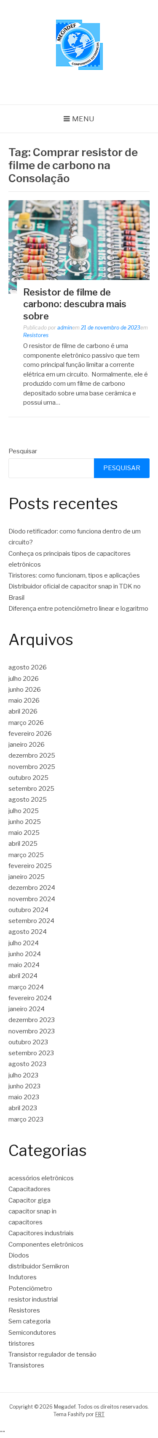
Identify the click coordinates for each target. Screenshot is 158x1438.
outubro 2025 (28, 778)
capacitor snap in (32, 1211)
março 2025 (26, 855)
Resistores (35, 335)
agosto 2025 (27, 799)
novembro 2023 (31, 1031)
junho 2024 (24, 954)
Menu (83, 119)
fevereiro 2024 (30, 998)
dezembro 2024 (31, 888)
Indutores (22, 1277)
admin (64, 327)
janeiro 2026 (26, 744)
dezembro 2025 (31, 755)
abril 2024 (22, 976)
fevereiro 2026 (30, 733)
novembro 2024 (31, 899)
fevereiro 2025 (30, 866)
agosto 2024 (27, 932)
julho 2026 (23, 678)
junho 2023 (24, 1086)
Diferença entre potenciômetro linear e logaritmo (78, 608)
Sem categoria (29, 1321)
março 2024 (26, 987)
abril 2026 (22, 711)
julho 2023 (23, 1075)
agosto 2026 (27, 667)
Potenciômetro (30, 1288)
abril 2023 (22, 1108)
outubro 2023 (28, 1042)
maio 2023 (23, 1097)
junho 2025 (24, 822)
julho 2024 (23, 943)
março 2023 (25, 1119)
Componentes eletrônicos (45, 1244)
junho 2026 (24, 689)
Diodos (18, 1255)
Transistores (26, 1365)
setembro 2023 (31, 1053)
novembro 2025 (31, 767)
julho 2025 (23, 811)
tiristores (21, 1343)
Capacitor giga (29, 1200)
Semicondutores (32, 1332)
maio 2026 (24, 700)
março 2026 (26, 723)
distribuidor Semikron (38, 1266)
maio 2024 (24, 965)
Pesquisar (22, 451)
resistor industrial (33, 1299)
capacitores (25, 1222)
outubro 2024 (28, 910)
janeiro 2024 (26, 1009)
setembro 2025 (31, 788)
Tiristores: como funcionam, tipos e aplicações (74, 575)
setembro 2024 (31, 921)
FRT (99, 1414)
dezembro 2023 (31, 1020)
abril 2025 (22, 843)
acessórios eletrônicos (41, 1178)
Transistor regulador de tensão (52, 1354)
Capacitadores (29, 1189)
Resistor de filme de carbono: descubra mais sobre (74, 304)
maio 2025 (24, 833)
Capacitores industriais (41, 1233)
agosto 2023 (27, 1064)
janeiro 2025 (26, 877)
